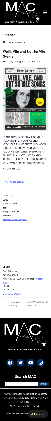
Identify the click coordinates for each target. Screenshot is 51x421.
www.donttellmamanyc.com (15, 219)
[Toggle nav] (45, 12)
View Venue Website (12, 293)
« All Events (9, 34)
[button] (38, 414)
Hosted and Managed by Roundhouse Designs (25, 413)
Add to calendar (17, 181)
